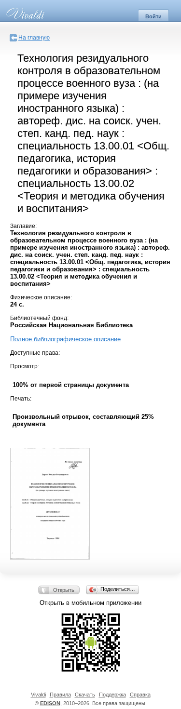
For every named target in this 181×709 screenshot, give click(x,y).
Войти (153, 16)
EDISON (50, 703)
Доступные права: (35, 352)
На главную (34, 37)
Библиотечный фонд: (39, 318)
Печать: (20, 398)
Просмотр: (24, 366)
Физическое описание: (41, 297)
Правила (60, 694)
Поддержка (112, 694)
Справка (140, 694)
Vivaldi (38, 694)
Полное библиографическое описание (65, 339)
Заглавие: (23, 226)
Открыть (63, 590)
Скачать (85, 694)
